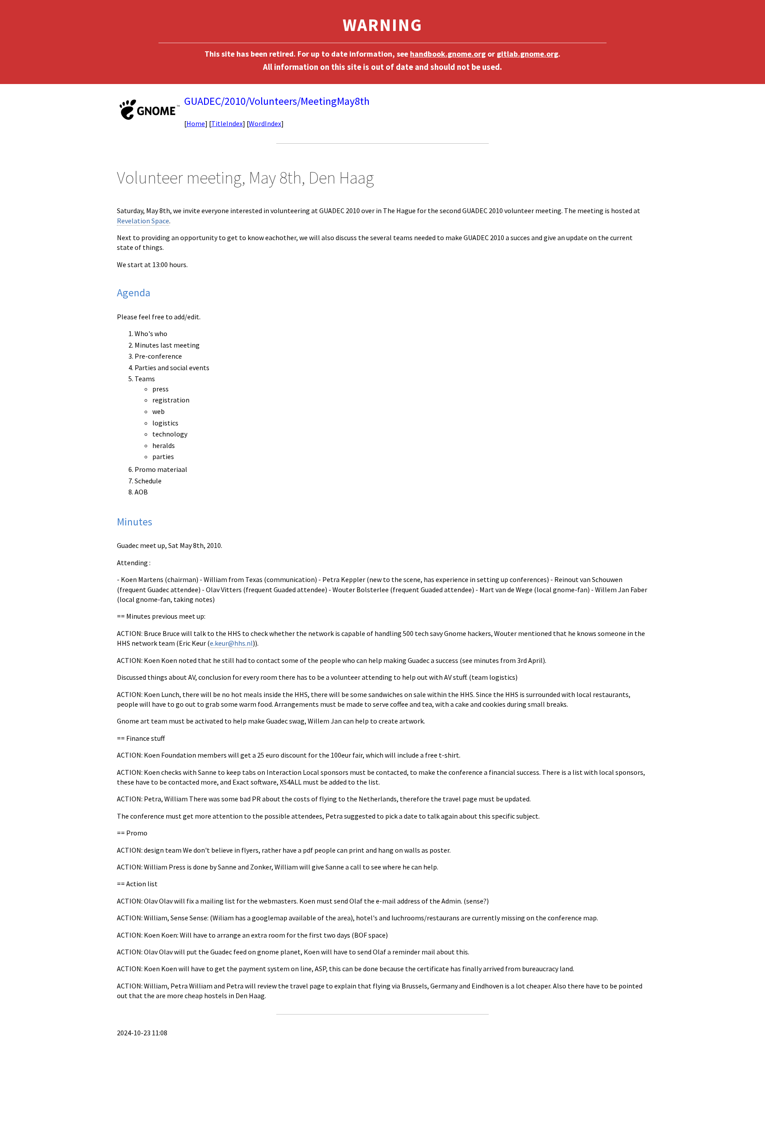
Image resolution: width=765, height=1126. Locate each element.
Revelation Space (143, 220)
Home (195, 123)
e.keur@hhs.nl (231, 643)
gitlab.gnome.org (527, 54)
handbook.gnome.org (448, 54)
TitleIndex (227, 123)
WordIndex (265, 123)
